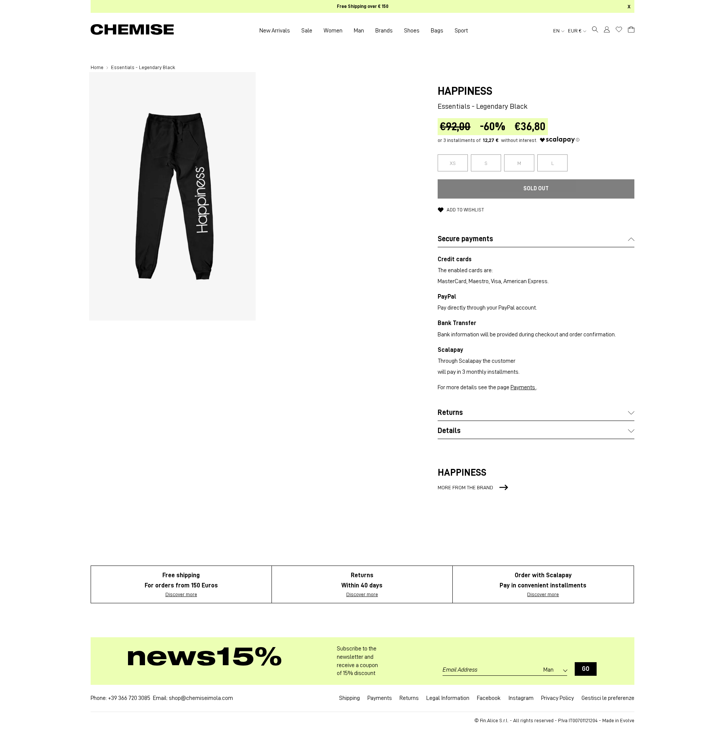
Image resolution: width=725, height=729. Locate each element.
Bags (437, 31)
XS (453, 163)
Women (333, 31)
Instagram (521, 698)
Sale (306, 31)
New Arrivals (274, 31)
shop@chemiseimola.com (201, 698)
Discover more (181, 594)
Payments (523, 387)
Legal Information (447, 698)
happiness (465, 91)
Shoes (412, 31)
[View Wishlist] (618, 29)
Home (98, 67)
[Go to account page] (607, 30)
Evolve (627, 720)
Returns (409, 698)
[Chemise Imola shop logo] (132, 30)
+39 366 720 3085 (129, 698)
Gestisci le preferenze (608, 698)
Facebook (489, 698)
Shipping (349, 698)
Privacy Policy (557, 698)
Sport (461, 31)
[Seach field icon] (595, 30)
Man (359, 31)
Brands (384, 31)
